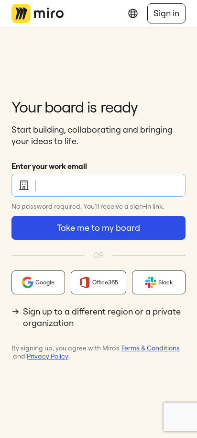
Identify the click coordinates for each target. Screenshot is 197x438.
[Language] (133, 13)
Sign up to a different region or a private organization (102, 317)
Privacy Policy (47, 356)
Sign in (166, 13)
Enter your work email (49, 166)
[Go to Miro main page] (37, 13)
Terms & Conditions (150, 348)
